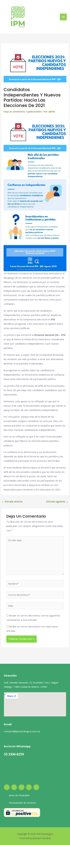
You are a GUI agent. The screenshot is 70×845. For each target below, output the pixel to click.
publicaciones (34, 111)
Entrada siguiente (57, 501)
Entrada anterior (12, 501)
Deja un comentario (14, 111)
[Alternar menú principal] (63, 17)
